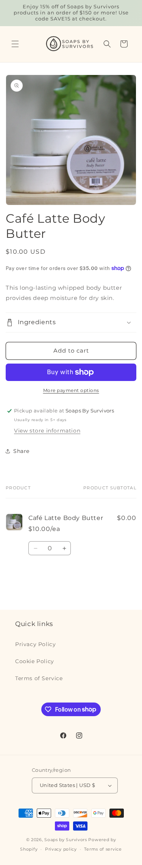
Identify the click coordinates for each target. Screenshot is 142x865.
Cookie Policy (34, 661)
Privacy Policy (35, 644)
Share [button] (21, 451)
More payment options (71, 390)
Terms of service (103, 849)
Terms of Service (39, 678)
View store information (47, 430)
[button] (15, 44)
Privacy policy (61, 849)
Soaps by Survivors (65, 839)
